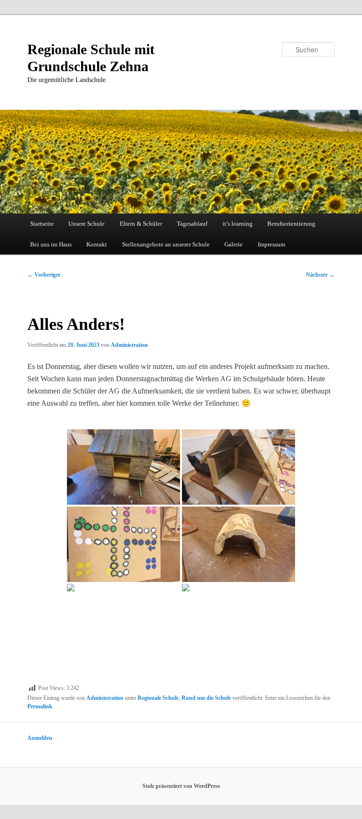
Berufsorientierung (291, 223)
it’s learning (237, 223)
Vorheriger (43, 274)
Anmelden (39, 738)
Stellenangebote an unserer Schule (166, 244)
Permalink (39, 706)
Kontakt (96, 244)
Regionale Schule (158, 698)
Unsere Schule (86, 223)
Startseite (42, 223)
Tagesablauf (192, 223)
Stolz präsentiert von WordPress (181, 786)
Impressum (271, 244)
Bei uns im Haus (51, 244)
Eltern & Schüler (141, 223)
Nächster (320, 274)
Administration (129, 345)
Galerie (233, 244)
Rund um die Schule (206, 698)
